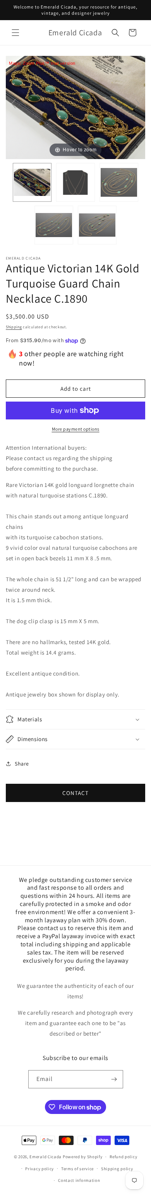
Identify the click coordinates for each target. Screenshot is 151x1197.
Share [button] (22, 763)
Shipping (14, 326)
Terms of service (77, 1168)
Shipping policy (117, 1168)
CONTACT (75, 793)
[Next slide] (137, 103)
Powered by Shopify (83, 1156)
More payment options (76, 429)
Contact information (79, 1180)
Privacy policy (39, 1168)
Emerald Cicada (45, 1156)
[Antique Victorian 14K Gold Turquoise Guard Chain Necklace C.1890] (32, 182)
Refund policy (123, 1156)
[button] (15, 32)
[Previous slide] (13, 103)
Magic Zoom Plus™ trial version (42, 63)
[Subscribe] (114, 1079)
